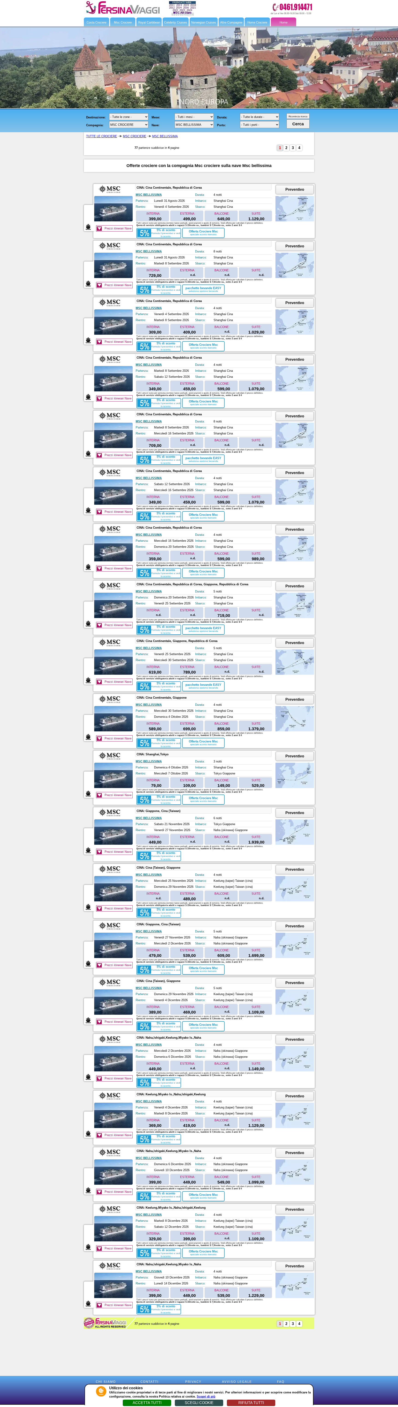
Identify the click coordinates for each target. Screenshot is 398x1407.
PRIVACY (193, 1382)
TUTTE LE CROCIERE (101, 136)
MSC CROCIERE (134, 136)
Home (283, 22)
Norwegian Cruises (203, 22)
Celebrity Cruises (175, 22)
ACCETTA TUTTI (147, 1403)
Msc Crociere (123, 22)
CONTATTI (149, 1382)
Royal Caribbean (149, 22)
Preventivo (294, 189)
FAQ (280, 1382)
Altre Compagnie (231, 22)
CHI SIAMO (106, 1382)
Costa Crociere (96, 22)
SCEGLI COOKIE (199, 1403)
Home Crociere (257, 22)
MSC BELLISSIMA (165, 136)
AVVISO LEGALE (237, 1382)
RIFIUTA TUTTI (251, 1403)
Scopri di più (206, 1396)
